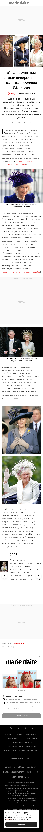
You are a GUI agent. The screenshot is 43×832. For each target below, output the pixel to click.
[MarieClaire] (19, 2)
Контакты (18, 734)
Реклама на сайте (11, 738)
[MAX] (10, 728)
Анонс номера (31, 734)
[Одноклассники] (25, 728)
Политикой (10, 702)
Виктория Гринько (18, 643)
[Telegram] (32, 728)
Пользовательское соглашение (21, 742)
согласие (11, 699)
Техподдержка (32, 750)
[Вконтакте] (18, 728)
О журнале (7, 734)
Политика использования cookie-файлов (21, 746)
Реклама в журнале (31, 738)
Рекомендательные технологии (14, 750)
